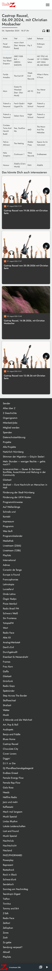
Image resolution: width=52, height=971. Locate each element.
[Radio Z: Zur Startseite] (20, 4)
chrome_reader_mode (48, 30)
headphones (43, 30)
